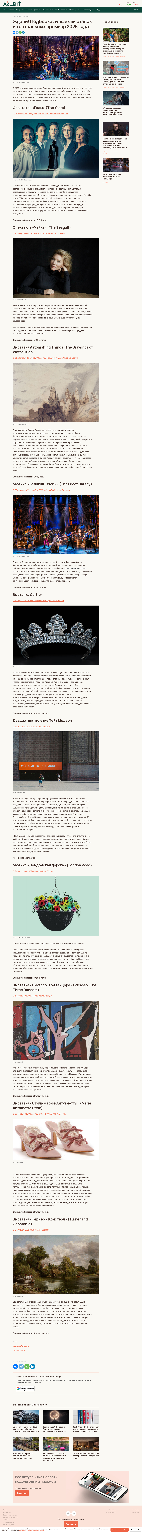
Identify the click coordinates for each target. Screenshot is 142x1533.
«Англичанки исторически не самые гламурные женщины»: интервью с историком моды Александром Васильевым (115, 143)
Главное (11, 10)
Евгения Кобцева (19, 1350)
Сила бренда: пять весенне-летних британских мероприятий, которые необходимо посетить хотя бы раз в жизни (115, 48)
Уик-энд (64, 10)
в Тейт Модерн (44, 996)
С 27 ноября (18, 1230)
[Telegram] (17, 32)
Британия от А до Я (51, 10)
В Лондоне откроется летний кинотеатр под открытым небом (23, 1455)
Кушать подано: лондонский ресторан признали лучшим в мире (86, 1455)
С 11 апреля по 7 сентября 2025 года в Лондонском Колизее (41, 490)
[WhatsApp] (20, 32)
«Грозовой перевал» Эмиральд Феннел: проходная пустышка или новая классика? (112, 111)
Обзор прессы (74, 10)
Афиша (122, 56)
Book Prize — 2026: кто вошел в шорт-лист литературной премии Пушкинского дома (86, 1429)
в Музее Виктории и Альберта (49, 601)
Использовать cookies (119, 1530)
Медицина (106, 151)
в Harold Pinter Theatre (57, 114)
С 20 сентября (20, 1114)
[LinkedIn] (23, 32)
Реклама (135, 1510)
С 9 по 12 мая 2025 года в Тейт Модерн (31, 726)
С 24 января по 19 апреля (25, 114)
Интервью (114, 151)
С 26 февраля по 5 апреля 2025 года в (31, 233)
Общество (20, 10)
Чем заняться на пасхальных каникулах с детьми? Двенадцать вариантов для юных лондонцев (116, 80)
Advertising (111, 1510)
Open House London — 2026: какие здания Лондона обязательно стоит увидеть (26, 1429)
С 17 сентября (20, 996)
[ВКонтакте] (14, 32)
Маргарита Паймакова (21, 1346)
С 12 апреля (18, 601)
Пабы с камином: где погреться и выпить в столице (112, 176)
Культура (106, 118)
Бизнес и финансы (34, 10)
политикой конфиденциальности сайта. (31, 1531)
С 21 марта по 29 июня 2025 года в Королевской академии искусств (45, 358)
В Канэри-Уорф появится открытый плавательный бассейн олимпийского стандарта (54, 1456)
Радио (99, 10)
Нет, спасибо (135, 1530)
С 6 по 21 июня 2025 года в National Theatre (33, 871)
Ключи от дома (88, 10)
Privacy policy (110, 1512)
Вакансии (135, 1512)
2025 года (42, 114)
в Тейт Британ (41, 1230)
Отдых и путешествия (111, 56)
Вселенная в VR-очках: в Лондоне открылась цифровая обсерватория (54, 1429)
